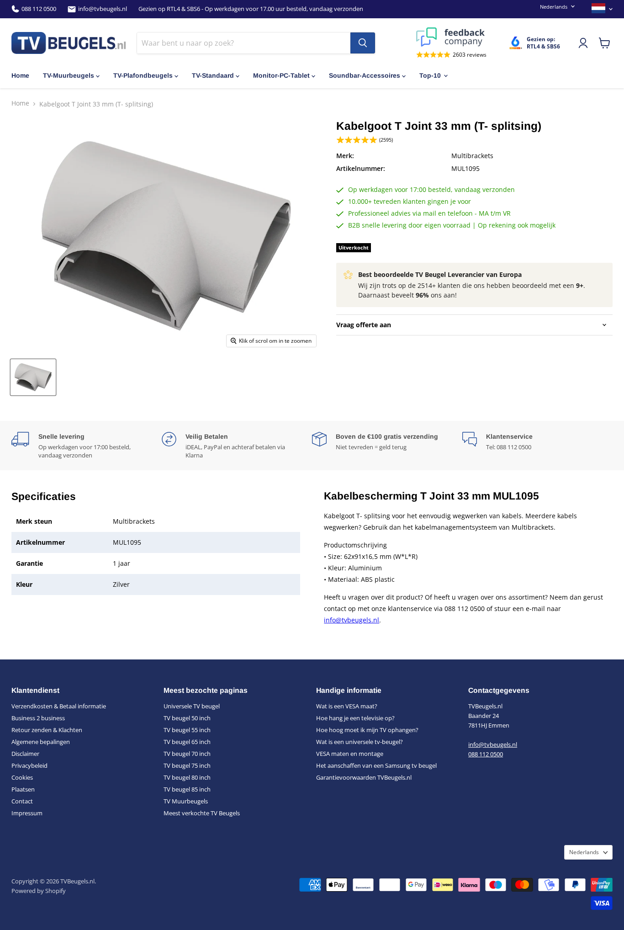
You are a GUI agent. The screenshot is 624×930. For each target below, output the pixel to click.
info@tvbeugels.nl (102, 8)
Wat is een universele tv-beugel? (359, 742)
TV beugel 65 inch (187, 742)
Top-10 (430, 75)
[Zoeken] (362, 42)
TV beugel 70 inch (187, 753)
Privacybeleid (29, 765)
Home (20, 75)
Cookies (22, 777)
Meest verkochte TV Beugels (202, 813)
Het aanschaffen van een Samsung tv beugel (376, 765)
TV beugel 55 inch (187, 730)
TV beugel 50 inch (187, 718)
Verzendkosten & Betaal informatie (58, 706)
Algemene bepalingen (40, 742)
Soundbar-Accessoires (364, 75)
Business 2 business (38, 718)
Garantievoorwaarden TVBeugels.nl (364, 777)
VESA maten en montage (349, 753)
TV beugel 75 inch (187, 765)
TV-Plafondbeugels (143, 75)
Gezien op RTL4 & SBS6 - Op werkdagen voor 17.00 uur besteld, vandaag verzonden (250, 8)
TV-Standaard (213, 75)
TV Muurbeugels (186, 801)
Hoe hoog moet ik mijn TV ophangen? (367, 730)
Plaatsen (23, 789)
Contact (22, 801)
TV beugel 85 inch (187, 789)
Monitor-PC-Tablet (281, 75)
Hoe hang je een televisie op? (355, 718)
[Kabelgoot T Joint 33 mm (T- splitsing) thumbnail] (33, 377)
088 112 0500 (38, 8)
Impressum (26, 813)
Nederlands (553, 7)
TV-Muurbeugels (68, 75)
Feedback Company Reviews (451, 37)
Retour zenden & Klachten (46, 730)
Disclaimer (25, 753)
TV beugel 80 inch (187, 777)
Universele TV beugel (192, 706)
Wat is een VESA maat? (346, 706)
